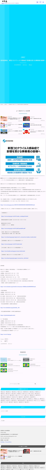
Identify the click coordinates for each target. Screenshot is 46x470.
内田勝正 (32, 391)
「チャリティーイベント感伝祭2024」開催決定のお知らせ (37, 131)
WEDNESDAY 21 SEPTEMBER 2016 (13, 365)
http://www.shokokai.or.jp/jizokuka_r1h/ (10, 307)
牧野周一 (31, 398)
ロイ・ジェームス (5, 402)
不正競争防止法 (30, 400)
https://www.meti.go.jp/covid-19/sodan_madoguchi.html (14, 216)
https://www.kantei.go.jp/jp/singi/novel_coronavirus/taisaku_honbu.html (18, 237)
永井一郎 (20, 391)
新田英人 (22, 402)
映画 (43, 400)
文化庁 (16, 402)
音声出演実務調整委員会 (6, 398)
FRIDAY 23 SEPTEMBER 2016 (35, 365)
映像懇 (20, 393)
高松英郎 (20, 398)
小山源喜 (14, 393)
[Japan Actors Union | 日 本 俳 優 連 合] (5, 1)
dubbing (25, 393)
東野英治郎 (26, 391)
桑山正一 (37, 398)
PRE (6, 341)
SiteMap (2, 442)
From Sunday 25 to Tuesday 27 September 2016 (12, 371)
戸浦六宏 (38, 395)
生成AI (3, 391)
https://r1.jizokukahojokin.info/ (8, 315)
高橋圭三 (33, 395)
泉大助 (42, 398)
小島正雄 (38, 393)
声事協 (3, 393)
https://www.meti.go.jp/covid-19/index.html (11, 244)
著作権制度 (15, 400)
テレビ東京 (32, 393)
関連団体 (31, 360)
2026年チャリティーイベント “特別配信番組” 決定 (15, 125)
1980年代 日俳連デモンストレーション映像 (14, 360)
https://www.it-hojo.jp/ (6, 334)
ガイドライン (37, 400)
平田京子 (14, 398)
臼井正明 (25, 398)
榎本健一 (38, 391)
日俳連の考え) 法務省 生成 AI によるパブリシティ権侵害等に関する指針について (15, 119)
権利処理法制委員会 (22, 400)
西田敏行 (9, 391)
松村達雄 (13, 395)
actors (27, 395)
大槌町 (9, 400)
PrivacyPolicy (8, 442)
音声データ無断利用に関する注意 (35, 118)
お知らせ (6, 339)
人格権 (11, 402)
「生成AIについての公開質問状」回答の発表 (15, 131)
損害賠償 (3, 400)
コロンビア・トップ (20, 395)
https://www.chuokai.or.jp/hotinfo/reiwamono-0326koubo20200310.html (18, 286)
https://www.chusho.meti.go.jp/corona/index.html (13, 251)
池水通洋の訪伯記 (10, 364)
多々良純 (9, 393)
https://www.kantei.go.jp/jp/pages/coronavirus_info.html (14, 258)
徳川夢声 (14, 391)
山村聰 (27, 402)
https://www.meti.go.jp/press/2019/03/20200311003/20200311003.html (18, 205)
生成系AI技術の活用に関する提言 (35, 125)
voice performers (5, 395)
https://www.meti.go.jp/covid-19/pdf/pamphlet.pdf (13, 228)
